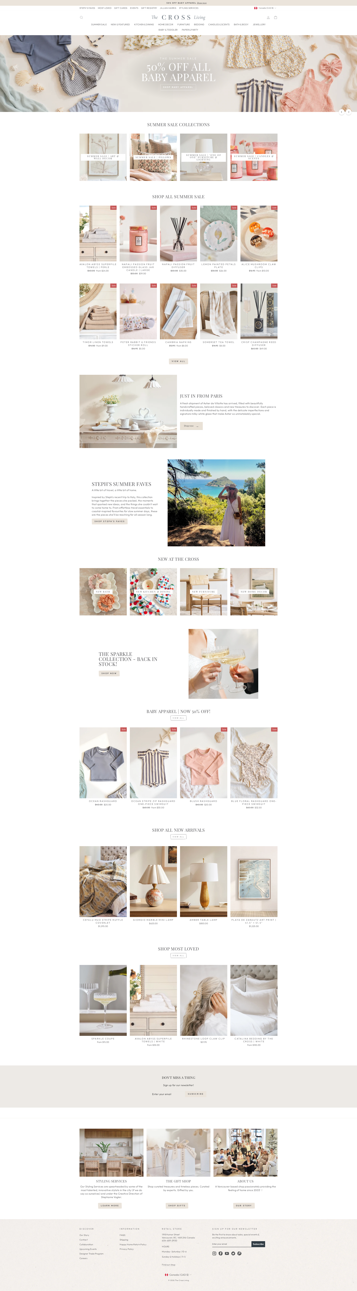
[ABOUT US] (246, 1153)
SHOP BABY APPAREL (178, 87)
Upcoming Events (88, 1249)
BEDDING (199, 24)
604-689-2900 (169, 1240)
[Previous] (341, 112)
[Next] (348, 112)
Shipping (124, 1239)
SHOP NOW (109, 673)
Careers (83, 1258)
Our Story (84, 1235)
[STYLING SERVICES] (111, 1153)
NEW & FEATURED (120, 24)
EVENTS (134, 8)
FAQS (122, 1235)
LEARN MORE (110, 1205)
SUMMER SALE (99, 24)
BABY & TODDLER (168, 29)
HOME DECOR (165, 24)
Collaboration (86, 1244)
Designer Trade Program (91, 1253)
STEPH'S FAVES (87, 8)
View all (178, 361)
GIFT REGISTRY (149, 8)
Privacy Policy (127, 1249)
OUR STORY (244, 1205)
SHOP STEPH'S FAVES (110, 521)
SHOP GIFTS (176, 1205)
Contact (83, 1239)
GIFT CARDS (120, 8)
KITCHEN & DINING (144, 24)
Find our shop (168, 1264)
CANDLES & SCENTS (219, 24)
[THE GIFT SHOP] (179, 1153)
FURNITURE (183, 24)
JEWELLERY (259, 24)
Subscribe (258, 1244)
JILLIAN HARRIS (168, 8)
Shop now (191, 426)
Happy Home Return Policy (133, 1244)
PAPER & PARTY (190, 29)
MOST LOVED (105, 8)
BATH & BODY (241, 24)
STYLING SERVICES (188, 8)
